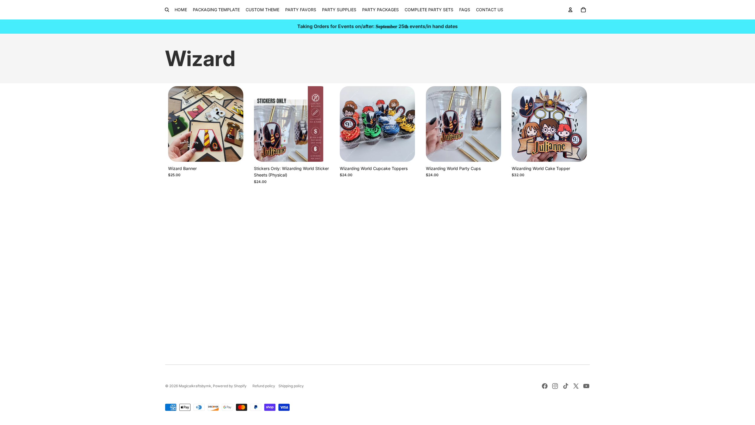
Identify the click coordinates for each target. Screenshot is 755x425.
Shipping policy (291, 386)
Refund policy (263, 386)
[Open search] (166, 9)
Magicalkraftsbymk (195, 386)
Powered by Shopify (230, 386)
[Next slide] (234, 123)
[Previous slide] (177, 123)
